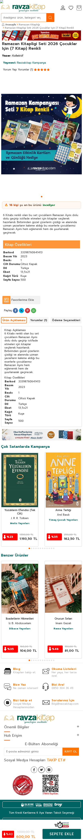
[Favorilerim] (71, 8)
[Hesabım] (63, 8)
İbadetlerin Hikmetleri (20, 619)
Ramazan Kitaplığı (29, 24)
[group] (41, 134)
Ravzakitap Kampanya (24, 63)
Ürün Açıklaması (13, 320)
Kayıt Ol (71, 751)
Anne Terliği (63, 510)
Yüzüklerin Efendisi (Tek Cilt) (19, 512)
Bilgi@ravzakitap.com (65, 704)
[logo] (23, 8)
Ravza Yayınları (63, 628)
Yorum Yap (10, 69)
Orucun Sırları (63, 619)
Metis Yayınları (19, 523)
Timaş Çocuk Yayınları (63, 520)
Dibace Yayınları (19, 628)
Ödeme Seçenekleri (66, 320)
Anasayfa (10, 24)
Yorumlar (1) (25, 69)
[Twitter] (41, 770)
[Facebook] (34, 770)
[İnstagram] (49, 770)
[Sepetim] (79, 8)
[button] (41, 196)
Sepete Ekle (62, 834)
